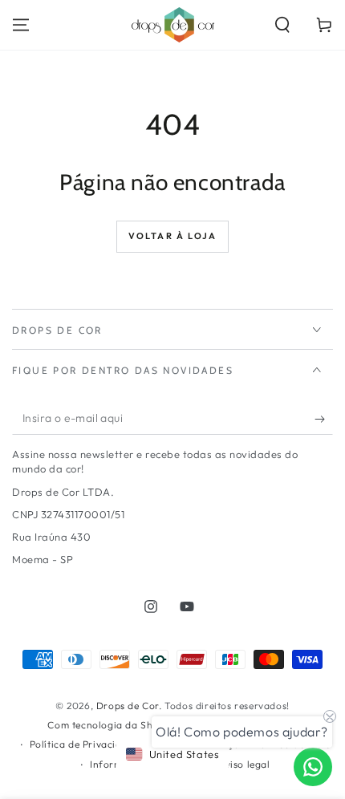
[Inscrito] (324, 418)
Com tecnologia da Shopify (112, 725)
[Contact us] (313, 767)
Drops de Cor (127, 706)
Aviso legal (244, 764)
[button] (282, 25)
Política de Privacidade (85, 744)
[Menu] (21, 25)
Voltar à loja (172, 235)
